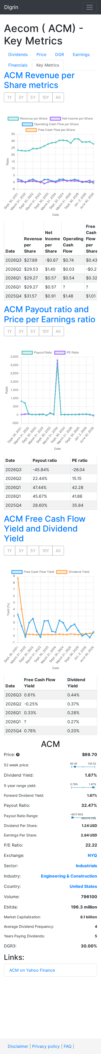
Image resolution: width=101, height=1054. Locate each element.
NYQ (92, 855)
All (58, 97)
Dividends (18, 54)
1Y (9, 97)
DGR (59, 54)
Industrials (86, 865)
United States (83, 886)
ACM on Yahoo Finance (32, 970)
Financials (17, 65)
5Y (33, 97)
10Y (45, 97)
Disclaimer (18, 1046)
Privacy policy (46, 1046)
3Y (21, 97)
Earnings (81, 54)
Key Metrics (47, 65)
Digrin (11, 7)
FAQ (67, 1046)
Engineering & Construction (69, 876)
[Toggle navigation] (89, 7)
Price (41, 54)
